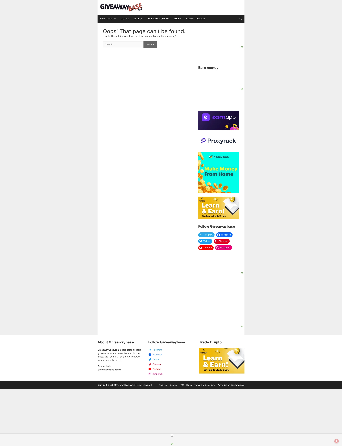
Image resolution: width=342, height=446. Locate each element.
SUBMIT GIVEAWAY (195, 18)
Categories (106, 18)
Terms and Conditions (204, 385)
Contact (173, 385)
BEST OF (138, 18)
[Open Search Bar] (240, 19)
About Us (163, 385)
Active (125, 18)
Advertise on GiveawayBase (231, 385)
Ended (177, 18)
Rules (189, 385)
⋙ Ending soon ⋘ (158, 18)
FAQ (182, 385)
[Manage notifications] (336, 441)
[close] (172, 435)
